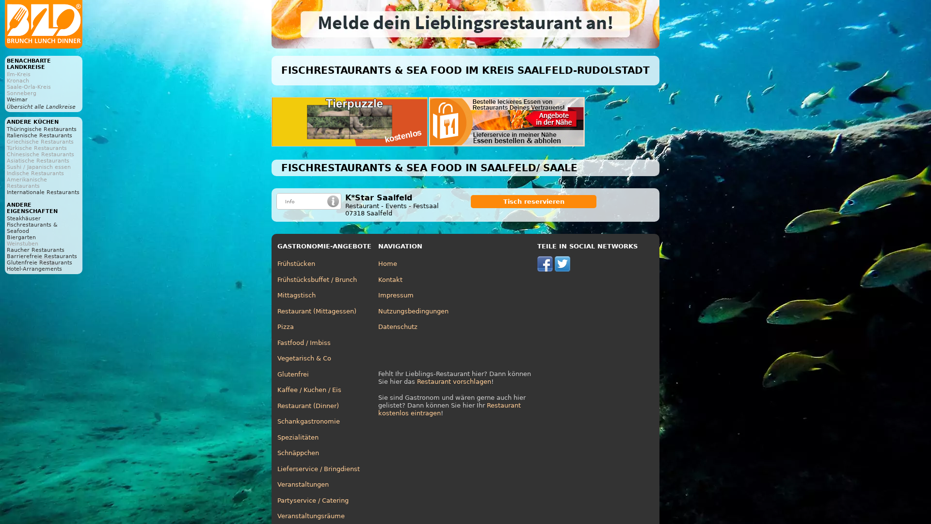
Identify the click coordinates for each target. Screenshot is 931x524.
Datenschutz (397, 326)
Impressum (396, 295)
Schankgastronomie (308, 421)
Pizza (285, 326)
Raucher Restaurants (35, 250)
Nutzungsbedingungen (413, 311)
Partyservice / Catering (313, 500)
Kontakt (390, 279)
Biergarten (21, 237)
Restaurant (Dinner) (308, 405)
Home (387, 263)
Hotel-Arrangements (34, 269)
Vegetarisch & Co (304, 358)
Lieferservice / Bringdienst (318, 469)
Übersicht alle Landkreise (41, 107)
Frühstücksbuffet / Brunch (317, 279)
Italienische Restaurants (39, 135)
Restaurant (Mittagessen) (316, 311)
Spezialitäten (298, 437)
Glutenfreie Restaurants (39, 263)
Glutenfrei (293, 374)
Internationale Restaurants (43, 192)
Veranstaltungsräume (311, 516)
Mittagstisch (296, 295)
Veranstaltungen (303, 484)
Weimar (17, 100)
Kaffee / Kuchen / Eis (309, 389)
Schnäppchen (298, 453)
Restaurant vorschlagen (454, 381)
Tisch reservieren (533, 201)
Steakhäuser (24, 218)
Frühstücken (296, 263)
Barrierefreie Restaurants (42, 256)
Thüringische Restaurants (42, 129)
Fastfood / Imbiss (304, 342)
